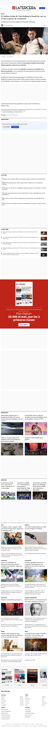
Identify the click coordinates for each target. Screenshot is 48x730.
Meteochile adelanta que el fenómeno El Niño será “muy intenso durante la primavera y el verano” (21, 248)
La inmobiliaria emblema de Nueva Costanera (35, 553)
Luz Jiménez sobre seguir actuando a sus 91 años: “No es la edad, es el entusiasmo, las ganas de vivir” (21, 238)
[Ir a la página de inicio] (24, 8)
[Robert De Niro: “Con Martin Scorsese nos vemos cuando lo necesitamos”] (36, 609)
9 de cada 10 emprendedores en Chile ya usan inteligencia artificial (35, 527)
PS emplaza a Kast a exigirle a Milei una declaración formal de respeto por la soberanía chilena (23, 179)
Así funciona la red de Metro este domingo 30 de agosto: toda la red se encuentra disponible (40, 486)
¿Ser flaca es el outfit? (30, 660)
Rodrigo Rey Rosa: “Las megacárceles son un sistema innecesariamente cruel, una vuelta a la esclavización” (36, 626)
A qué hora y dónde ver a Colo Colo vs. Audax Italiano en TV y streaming (8, 485)
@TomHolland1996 (26, 109)
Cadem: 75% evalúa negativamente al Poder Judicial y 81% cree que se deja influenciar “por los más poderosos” (23, 194)
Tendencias (4, 560)
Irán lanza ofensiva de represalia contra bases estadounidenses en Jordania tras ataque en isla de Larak (24, 204)
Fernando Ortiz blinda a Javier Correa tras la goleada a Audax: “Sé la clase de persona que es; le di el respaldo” (35, 586)
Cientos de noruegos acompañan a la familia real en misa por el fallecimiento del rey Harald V (19, 232)
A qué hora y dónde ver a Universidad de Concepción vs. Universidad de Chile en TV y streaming (23, 486)
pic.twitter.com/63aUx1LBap (19, 110)
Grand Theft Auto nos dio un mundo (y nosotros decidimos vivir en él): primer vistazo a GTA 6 (36, 417)
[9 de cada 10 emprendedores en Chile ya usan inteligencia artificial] (36, 538)
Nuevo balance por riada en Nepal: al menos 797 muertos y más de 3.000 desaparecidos (11, 660)
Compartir (4, 56)
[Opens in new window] (32, 683)
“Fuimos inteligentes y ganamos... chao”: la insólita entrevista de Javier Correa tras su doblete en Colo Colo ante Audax (35, 592)
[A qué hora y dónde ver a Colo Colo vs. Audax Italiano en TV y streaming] (8, 495)
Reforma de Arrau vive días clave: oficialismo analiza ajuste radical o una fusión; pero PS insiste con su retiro (24, 189)
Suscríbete (15, 127)
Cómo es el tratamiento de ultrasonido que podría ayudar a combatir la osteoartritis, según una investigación (11, 565)
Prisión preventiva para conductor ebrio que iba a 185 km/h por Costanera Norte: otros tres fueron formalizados (21, 243)
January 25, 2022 (18, 112)
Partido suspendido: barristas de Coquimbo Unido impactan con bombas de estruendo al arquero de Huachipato (35, 565)
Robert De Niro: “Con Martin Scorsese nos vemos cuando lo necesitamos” (36, 600)
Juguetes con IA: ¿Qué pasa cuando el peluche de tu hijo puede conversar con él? (36, 654)
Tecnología (4, 597)
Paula (26, 631)
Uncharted (10, 115)
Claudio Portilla (9, 25)
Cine (7, 115)
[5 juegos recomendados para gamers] (36, 449)
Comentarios (10, 56)
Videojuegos (15, 115)
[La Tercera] (6, 683)
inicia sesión (6, 127)
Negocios (27, 525)
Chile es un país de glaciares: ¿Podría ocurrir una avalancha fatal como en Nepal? (10, 439)
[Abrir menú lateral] (2, 8)
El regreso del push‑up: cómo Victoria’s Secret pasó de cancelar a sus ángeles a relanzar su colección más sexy (11, 592)
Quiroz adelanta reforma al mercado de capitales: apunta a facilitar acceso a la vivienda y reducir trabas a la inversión (36, 548)
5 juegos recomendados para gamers (34, 438)
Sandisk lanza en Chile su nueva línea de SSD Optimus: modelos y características (11, 625)
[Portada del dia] (24, 305)
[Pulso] (19, 683)
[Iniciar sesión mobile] (46, 8)
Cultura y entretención (31, 597)
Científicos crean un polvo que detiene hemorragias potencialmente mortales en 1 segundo (11, 586)
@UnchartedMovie (38, 109)
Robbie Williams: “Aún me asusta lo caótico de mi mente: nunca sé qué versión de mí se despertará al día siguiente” (35, 619)
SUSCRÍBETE (24, 325)
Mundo (2, 631)
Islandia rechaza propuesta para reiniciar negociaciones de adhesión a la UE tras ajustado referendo (22, 183)
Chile (2, 525)
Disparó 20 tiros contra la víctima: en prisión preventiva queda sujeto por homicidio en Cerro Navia (23, 199)
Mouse (2, 14)
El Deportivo (28, 560)
